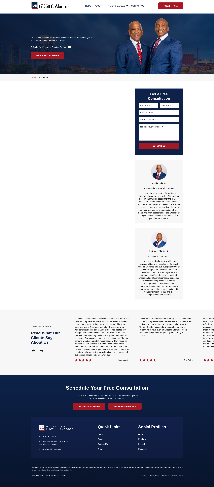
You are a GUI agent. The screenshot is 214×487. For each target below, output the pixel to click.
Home (88, 6)
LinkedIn (142, 444)
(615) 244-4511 (171, 6)
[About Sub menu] (103, 6)
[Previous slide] (33, 350)
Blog (100, 449)
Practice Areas (116, 6)
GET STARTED (159, 146)
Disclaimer (165, 476)
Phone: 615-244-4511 (48, 436)
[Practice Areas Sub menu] (127, 6)
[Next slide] (41, 350)
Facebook (142, 449)
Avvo (140, 434)
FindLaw (142, 439)
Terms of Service (177, 476)
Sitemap (144, 476)
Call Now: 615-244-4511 (89, 406)
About (98, 6)
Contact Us (137, 6)
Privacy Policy (154, 476)
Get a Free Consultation (47, 55)
